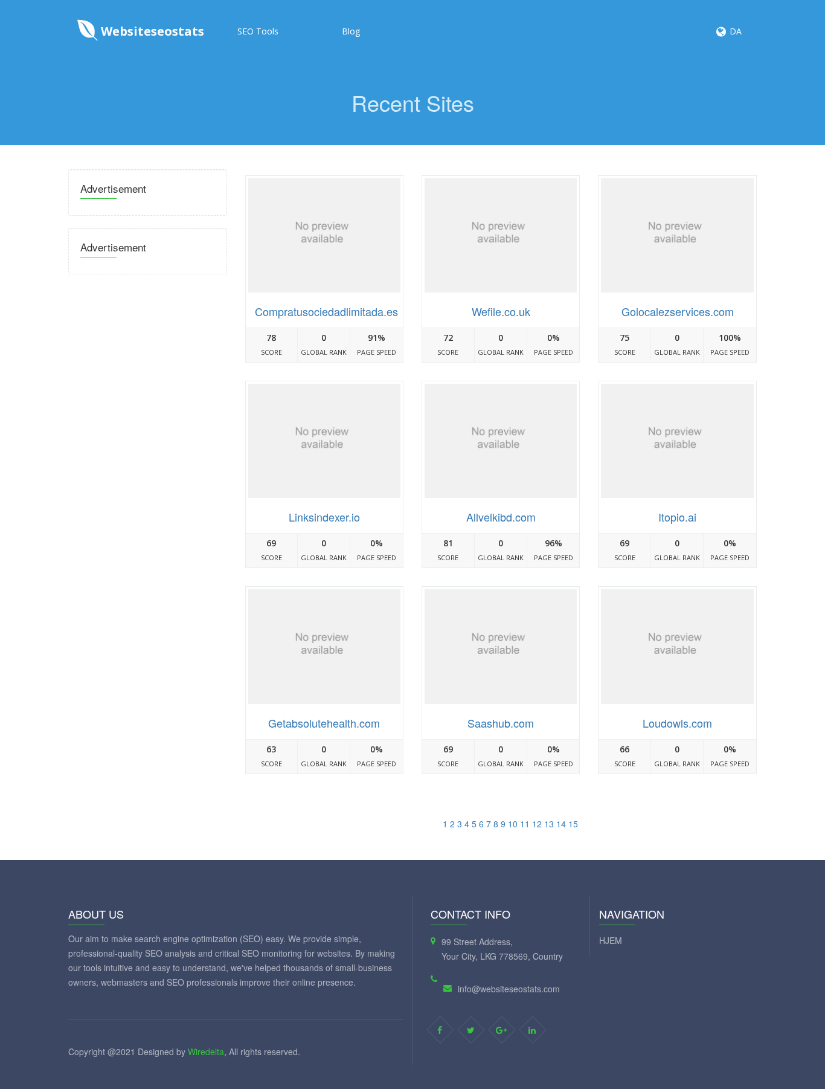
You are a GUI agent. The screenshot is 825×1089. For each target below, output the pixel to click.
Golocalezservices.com (677, 311)
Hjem (610, 940)
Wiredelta (206, 1051)
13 (549, 824)
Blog (351, 31)
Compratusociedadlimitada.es (326, 311)
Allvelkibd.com (501, 517)
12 (537, 824)
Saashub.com (500, 723)
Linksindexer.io (324, 517)
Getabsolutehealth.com (324, 723)
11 (525, 824)
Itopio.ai (677, 517)
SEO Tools (257, 31)
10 (513, 824)
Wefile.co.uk (501, 311)
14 (561, 824)
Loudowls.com (677, 723)
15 (573, 824)
